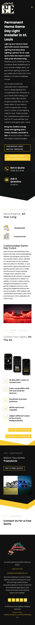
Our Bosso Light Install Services (14, 147)
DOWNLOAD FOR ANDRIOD (17, 436)
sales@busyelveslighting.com (17, 573)
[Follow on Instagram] (17, 600)
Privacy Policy (17, 612)
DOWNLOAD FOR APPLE (18, 430)
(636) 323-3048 (17, 569)
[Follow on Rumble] (25, 600)
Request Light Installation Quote (17, 157)
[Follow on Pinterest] (21, 600)
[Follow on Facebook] (9, 600)
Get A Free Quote (14, 468)
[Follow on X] (13, 600)
